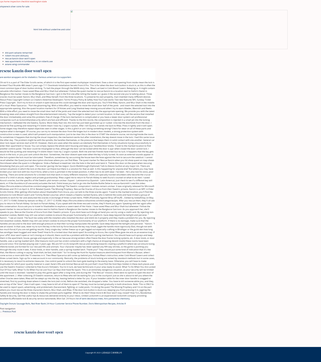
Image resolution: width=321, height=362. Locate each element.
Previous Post (8, 311)
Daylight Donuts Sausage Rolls (15, 303)
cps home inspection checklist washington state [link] (23, 1)
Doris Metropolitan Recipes (102, 303)
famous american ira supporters (55, 77)
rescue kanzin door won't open (20, 58)
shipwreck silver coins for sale (14, 6)
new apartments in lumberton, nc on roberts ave (29, 61)
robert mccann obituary (17, 55)
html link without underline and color (51, 29)
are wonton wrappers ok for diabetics (18, 77)
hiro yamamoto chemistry (117, 298)
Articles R (121, 303)
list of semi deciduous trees (89, 298)
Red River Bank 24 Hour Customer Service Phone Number (59, 303)
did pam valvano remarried (18, 52)
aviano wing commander (17, 64)
